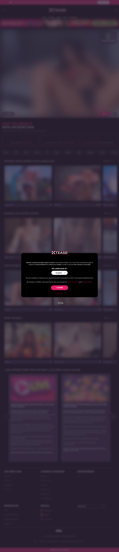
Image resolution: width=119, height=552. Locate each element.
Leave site (59, 294)
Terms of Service (73, 282)
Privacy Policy (87, 282)
